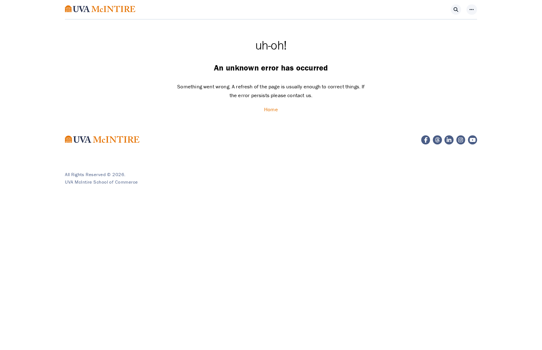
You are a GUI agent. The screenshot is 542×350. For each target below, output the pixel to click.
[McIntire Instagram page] (460, 139)
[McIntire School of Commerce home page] (100, 15)
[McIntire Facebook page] (425, 139)
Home (271, 109)
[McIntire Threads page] (437, 139)
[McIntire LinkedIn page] (449, 139)
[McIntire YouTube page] (472, 139)
